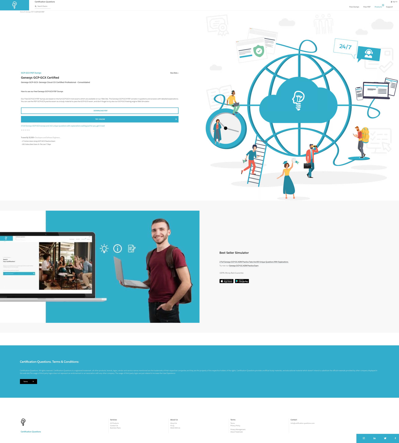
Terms (25, 382)
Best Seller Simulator (234, 253)
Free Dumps (354, 7)
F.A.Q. (172, 426)
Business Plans (115, 428)
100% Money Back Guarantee (231, 273)
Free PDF (367, 7)
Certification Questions (45, 2)
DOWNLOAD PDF (100, 111)
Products (378, 7)
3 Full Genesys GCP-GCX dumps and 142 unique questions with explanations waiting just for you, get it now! (63, 126)
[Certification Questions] (14, 10)
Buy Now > (174, 73)
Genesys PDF (29, 12)
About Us (173, 423)
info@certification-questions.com (303, 423)
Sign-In (395, 2)
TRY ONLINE (100, 119)
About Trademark (236, 432)
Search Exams (42, 6)
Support (389, 7)
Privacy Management (237, 429)
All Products (114, 423)
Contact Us (114, 426)
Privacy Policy (235, 426)
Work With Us (175, 428)
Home (22, 12)
